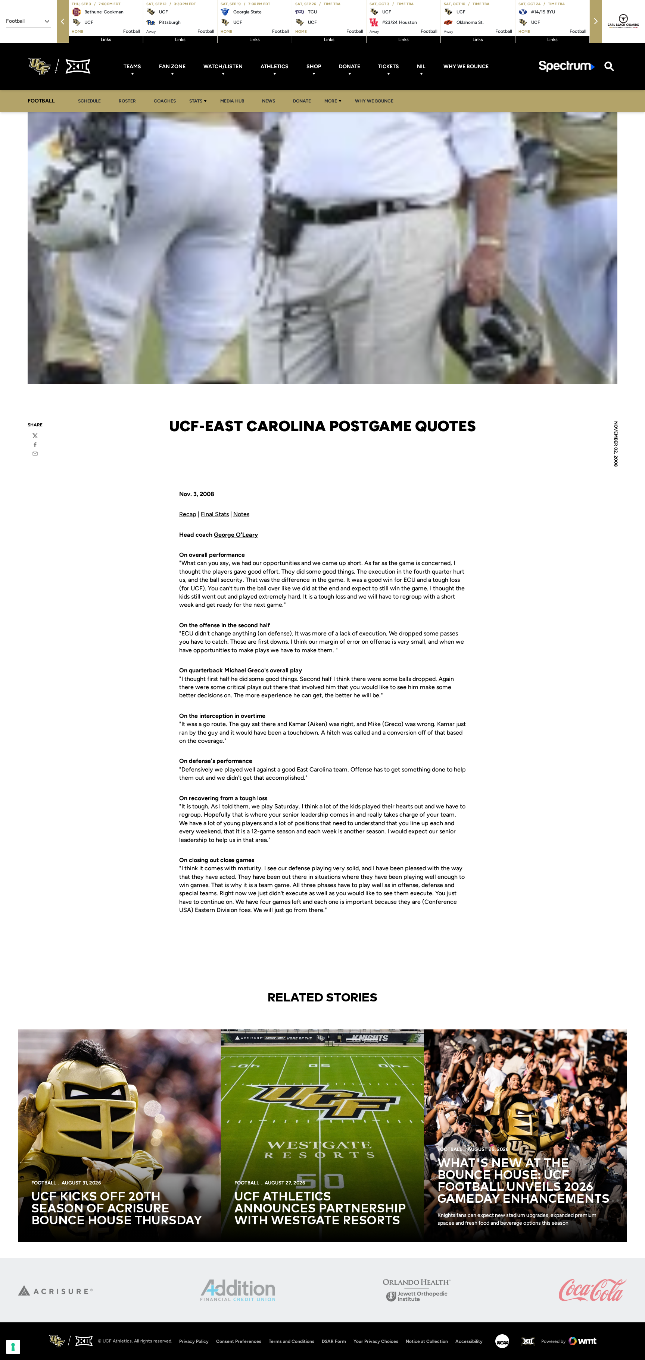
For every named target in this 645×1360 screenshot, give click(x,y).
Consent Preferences (238, 1341)
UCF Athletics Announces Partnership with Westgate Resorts (320, 1209)
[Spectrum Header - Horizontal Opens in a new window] (567, 66)
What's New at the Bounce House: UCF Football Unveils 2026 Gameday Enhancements (523, 1181)
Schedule (89, 101)
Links (106, 39)
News (268, 101)
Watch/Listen (223, 66)
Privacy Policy (194, 1341)
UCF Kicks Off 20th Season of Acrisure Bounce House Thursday (116, 1209)
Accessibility (469, 1341)
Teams (132, 66)
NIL (421, 66)
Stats (195, 101)
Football (43, 1183)
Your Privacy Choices (375, 1341)
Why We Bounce (466, 66)
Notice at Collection (427, 1341)
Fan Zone (172, 66)
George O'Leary (236, 534)
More (330, 101)
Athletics (275, 66)
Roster (127, 101)
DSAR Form (334, 1341)
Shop (313, 66)
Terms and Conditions (291, 1341)
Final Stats (215, 514)
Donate (349, 66)
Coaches (165, 101)
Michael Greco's (246, 670)
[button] (63, 21)
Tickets (388, 66)
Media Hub (234, 101)
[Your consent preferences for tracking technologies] (13, 1347)
